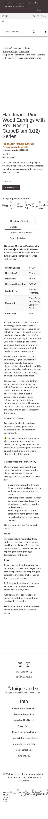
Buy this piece (11, 188)
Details (13, 226)
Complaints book (24, 749)
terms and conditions (16, 6)
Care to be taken (18, 238)
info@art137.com (24, 671)
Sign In (43, 16)
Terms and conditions (24, 714)
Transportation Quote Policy (24, 738)
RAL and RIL (24, 755)
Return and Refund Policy (24, 743)
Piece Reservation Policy (24, 708)
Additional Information (21, 232)
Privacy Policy (24, 726)
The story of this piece (20, 221)
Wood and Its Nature (24, 720)
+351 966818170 (24, 677)
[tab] (20, 221)
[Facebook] (6, 16)
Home (6, 48)
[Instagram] (3, 16)
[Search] (34, 31)
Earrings (13, 51)
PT (38, 16)
